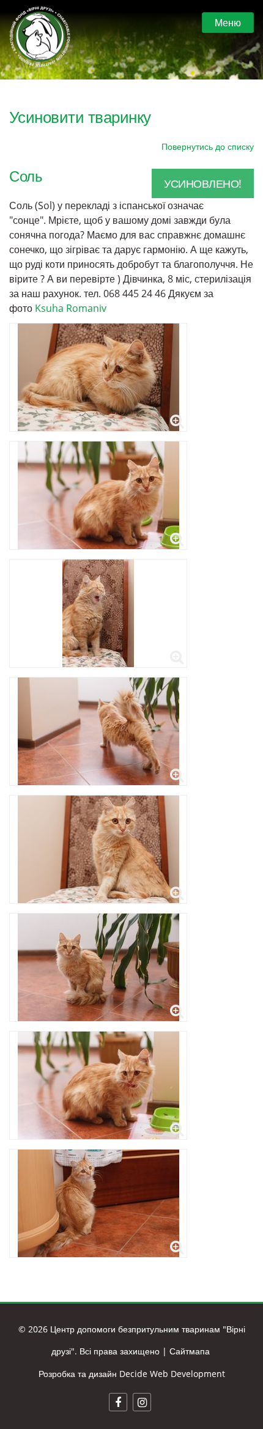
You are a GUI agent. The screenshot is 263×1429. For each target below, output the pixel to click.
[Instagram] (142, 1402)
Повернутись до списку (207, 146)
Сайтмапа (189, 1351)
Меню (228, 22)
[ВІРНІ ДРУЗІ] (39, 36)
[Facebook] (118, 1402)
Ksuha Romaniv (70, 308)
